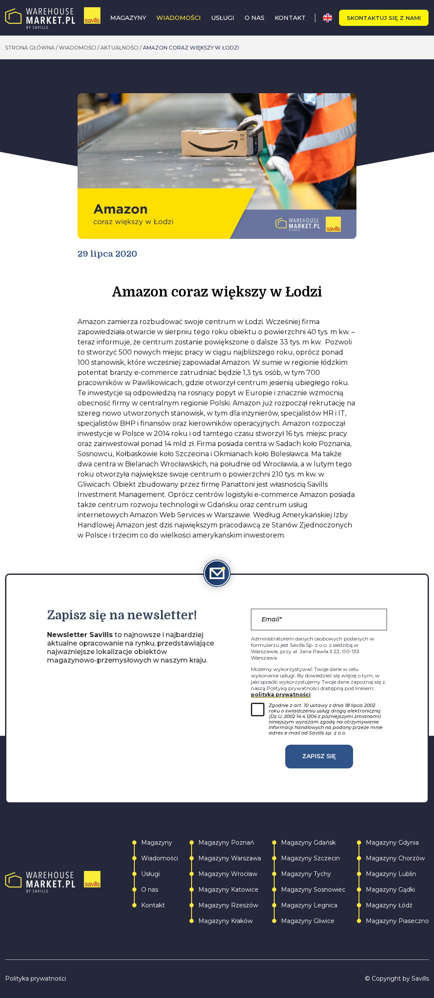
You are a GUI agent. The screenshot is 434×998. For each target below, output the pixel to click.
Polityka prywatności (35, 978)
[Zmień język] (331, 17)
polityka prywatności (281, 694)
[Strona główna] (52, 18)
